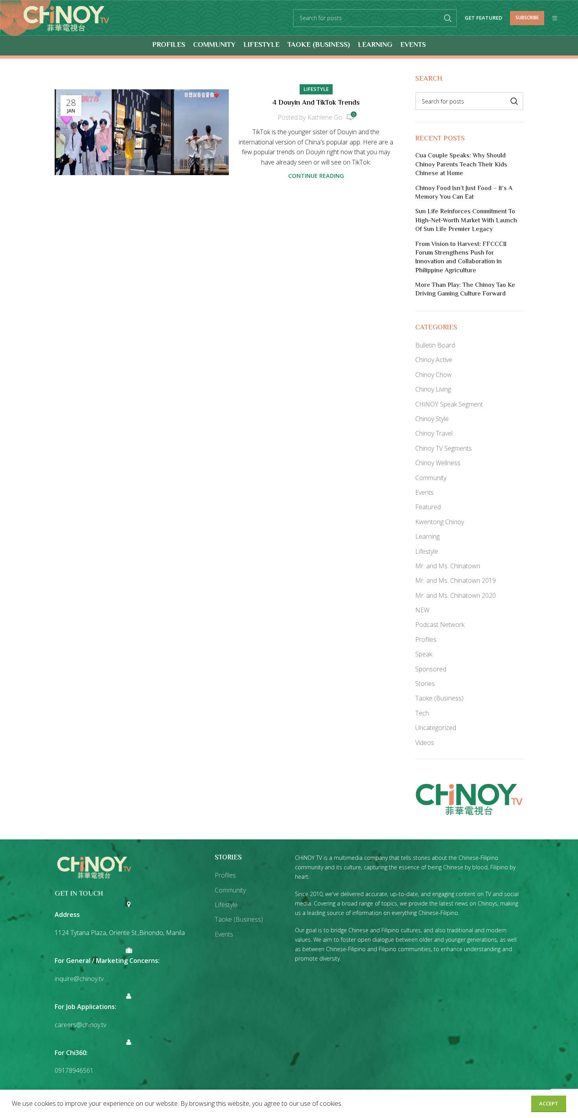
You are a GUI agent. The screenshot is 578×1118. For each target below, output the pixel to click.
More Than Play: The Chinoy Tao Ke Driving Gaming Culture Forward (465, 290)
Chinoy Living (433, 389)
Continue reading (316, 175)
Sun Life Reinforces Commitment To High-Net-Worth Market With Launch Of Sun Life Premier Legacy (466, 221)
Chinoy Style (432, 418)
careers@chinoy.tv (80, 1024)
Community (430, 477)
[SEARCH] (448, 18)
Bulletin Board (435, 345)
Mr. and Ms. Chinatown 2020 (455, 595)
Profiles (425, 639)
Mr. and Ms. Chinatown (447, 566)
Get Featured (483, 18)
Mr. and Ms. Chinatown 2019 (455, 580)
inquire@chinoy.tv (79, 978)
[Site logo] (66, 17)
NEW (422, 610)
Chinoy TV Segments (443, 448)
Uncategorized (435, 727)
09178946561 (74, 1070)
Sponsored (430, 669)
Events (424, 492)
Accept (548, 1103)
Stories (425, 683)
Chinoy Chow (433, 374)
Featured (428, 507)
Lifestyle (316, 88)
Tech (422, 713)
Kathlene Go (324, 117)
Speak (423, 654)
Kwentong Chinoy (439, 521)
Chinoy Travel (434, 433)
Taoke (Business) (439, 698)
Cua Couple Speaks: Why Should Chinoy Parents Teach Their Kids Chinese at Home (461, 165)
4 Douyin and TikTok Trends (316, 103)
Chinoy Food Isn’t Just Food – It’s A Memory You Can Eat (463, 193)
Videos (424, 742)
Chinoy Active (433, 359)
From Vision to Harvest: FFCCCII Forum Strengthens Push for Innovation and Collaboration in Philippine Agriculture (460, 258)
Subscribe (527, 17)
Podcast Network (439, 624)
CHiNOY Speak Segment (449, 404)
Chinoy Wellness (437, 462)
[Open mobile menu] (554, 18)
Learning (427, 536)
